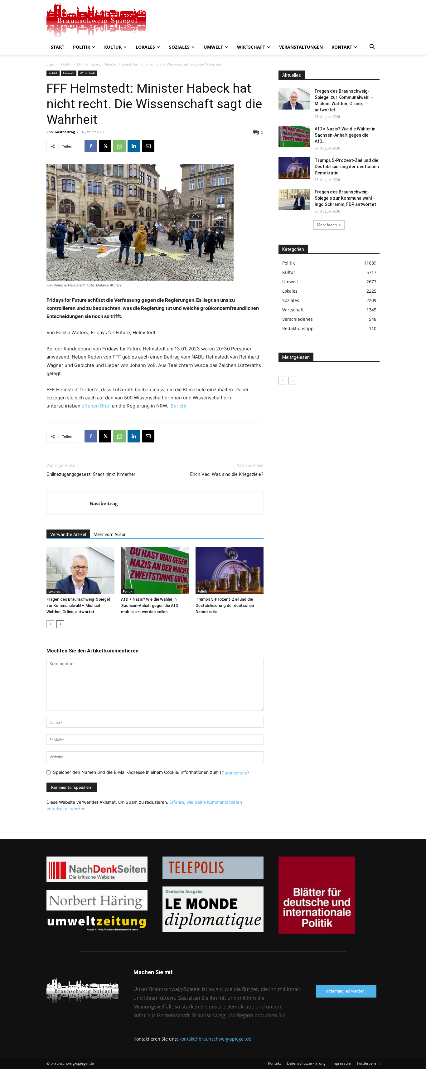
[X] (105, 146)
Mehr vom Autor (110, 534)
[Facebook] (91, 146)
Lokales (145, 47)
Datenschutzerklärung (306, 1063)
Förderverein (368, 1063)
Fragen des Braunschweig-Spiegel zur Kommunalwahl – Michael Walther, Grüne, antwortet (78, 605)
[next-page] (60, 624)
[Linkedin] (134, 146)
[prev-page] (50, 624)
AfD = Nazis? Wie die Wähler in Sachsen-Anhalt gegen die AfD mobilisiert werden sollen (149, 605)
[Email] (148, 146)
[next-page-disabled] (292, 380)
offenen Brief (96, 406)
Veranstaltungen (301, 47)
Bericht (178, 406)
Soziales (179, 47)
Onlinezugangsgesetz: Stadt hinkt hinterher (90, 474)
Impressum (341, 1063)
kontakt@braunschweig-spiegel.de (215, 1039)
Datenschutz (234, 772)
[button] (372, 48)
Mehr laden (327, 224)
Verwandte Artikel (68, 534)
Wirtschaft (251, 47)
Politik (81, 47)
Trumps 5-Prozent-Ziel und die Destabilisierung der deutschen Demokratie (225, 605)
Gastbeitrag (65, 131)
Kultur (113, 47)
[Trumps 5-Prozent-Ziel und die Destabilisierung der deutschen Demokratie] (230, 570)
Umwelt (213, 47)
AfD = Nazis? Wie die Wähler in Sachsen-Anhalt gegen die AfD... (345, 135)
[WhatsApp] (119, 146)
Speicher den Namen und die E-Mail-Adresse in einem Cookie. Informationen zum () (151, 772)
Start (57, 47)
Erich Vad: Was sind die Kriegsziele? (227, 474)
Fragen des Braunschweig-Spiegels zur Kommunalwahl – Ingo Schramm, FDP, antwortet (345, 198)
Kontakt (342, 47)
